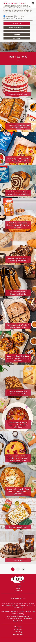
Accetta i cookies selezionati (16, 27)
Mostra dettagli (16, 38)
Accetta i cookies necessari (16, 31)
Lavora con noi (18, 591)
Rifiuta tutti (16, 34)
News (18, 588)
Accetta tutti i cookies (16, 23)
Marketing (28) (19, 18)
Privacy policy (18, 627)
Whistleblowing (18, 629)
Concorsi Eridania (18, 634)
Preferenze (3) (20, 16)
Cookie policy (18, 632)
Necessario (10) (9, 16)
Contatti (18, 586)
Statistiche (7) (9, 18)
